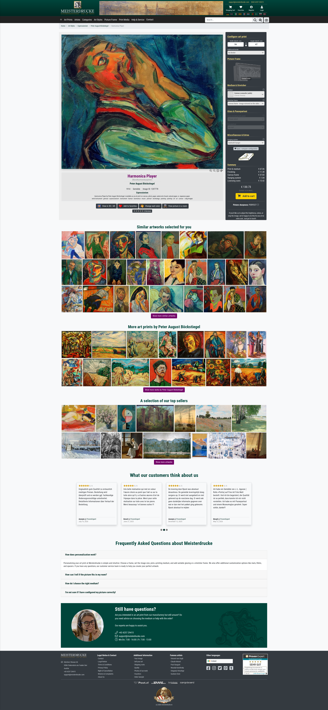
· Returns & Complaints (105, 674)
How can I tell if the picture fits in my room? (86, 574)
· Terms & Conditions (104, 665)
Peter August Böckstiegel (100, 26)
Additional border (233, 49)
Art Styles (98, 19)
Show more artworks (164, 462)
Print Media (124, 19)
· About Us (100, 677)
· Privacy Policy (102, 668)
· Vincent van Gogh (176, 658)
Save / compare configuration (247, 149)
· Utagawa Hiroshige (177, 671)
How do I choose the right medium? (82, 583)
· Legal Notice (102, 662)
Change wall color (152, 206)
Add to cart (247, 196)
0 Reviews (147, 211)
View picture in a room (177, 206)
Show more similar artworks (164, 316)
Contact (149, 19)
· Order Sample (139, 677)
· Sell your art (138, 662)
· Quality (136, 668)
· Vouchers (137, 674)
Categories (87, 19)
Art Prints (68, 19)
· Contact (100, 658)
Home (63, 26)
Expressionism (83, 26)
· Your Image (138, 658)
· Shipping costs (139, 665)
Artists (77, 19)
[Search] (255, 20)
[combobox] (246, 53)
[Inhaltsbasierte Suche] (260, 20)
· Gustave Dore (175, 674)
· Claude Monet (175, 662)
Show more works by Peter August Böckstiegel (164, 390)
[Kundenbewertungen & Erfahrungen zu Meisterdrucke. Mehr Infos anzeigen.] (255, 664)
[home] (61, 19)
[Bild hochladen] (266, 20)
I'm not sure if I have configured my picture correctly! (90, 592)
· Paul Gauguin (175, 665)
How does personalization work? (80, 554)
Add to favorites (129, 206)
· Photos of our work (141, 671)
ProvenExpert (87, 519)
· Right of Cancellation (105, 671)
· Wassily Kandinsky (177, 668)
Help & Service (137, 19)
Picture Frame (110, 19)
